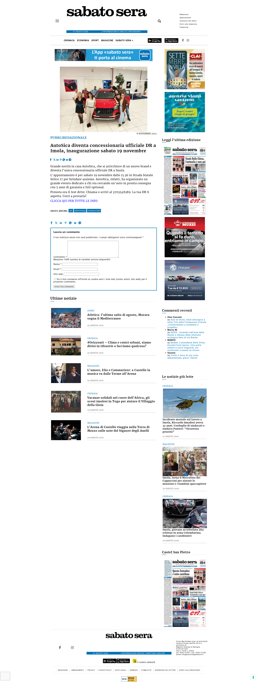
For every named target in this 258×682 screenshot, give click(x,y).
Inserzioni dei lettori (188, 21)
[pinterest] (60, 159)
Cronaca (69, 40)
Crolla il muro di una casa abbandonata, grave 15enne (182, 356)
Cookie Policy (105, 670)
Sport (95, 40)
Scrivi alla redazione (188, 24)
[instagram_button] (187, 40)
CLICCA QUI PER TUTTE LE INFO (74, 201)
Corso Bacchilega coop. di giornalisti (192, 641)
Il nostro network (146, 662)
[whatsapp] (63, 159)
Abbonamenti (185, 18)
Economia (83, 40)
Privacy (91, 670)
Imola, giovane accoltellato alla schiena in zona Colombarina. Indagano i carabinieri (183, 532)
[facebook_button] (182, 40)
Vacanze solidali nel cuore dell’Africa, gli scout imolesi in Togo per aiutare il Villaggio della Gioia (121, 401)
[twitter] (54, 159)
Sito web (58, 274)
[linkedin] (57, 159)
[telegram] (70, 159)
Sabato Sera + (124, 40)
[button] (155, 19)
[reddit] (67, 159)
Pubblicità (184, 27)
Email (57, 269)
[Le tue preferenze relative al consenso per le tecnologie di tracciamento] (253, 677)
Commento (60, 257)
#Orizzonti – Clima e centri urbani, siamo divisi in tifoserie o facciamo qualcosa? (119, 344)
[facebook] (51, 159)
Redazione (184, 14)
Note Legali (121, 670)
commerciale (94, 211)
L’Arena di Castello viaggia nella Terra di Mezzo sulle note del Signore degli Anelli (118, 429)
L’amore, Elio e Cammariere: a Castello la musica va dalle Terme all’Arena (118, 372)
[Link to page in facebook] (60, 647)
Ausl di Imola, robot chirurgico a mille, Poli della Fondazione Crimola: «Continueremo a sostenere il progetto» (187, 323)
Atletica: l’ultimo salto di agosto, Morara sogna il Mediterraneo (118, 316)
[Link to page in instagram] (72, 647)
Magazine (107, 40)
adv (71, 211)
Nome (57, 264)
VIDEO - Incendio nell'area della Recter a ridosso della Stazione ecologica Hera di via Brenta (185, 335)
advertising (80, 211)
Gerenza (134, 670)
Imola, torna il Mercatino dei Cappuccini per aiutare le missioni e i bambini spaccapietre (184, 480)
